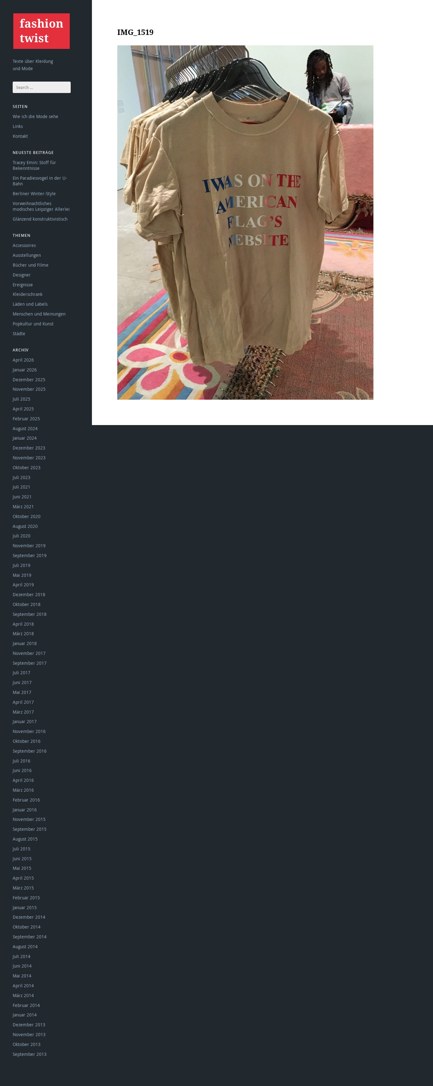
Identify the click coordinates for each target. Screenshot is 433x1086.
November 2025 (29, 389)
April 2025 (23, 409)
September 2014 (30, 937)
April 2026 (23, 360)
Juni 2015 (22, 859)
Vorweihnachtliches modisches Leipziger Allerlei (41, 206)
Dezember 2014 (29, 917)
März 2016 (23, 790)
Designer (22, 275)
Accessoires (24, 245)
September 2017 (30, 663)
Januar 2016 (25, 810)
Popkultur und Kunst (33, 324)
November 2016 (29, 731)
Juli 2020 (21, 536)
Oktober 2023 (27, 467)
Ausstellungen (27, 255)
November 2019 (29, 546)
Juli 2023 (21, 477)
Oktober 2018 (27, 604)
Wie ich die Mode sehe (35, 116)
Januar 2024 (25, 438)
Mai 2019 (22, 575)
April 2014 (23, 986)
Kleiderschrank (27, 294)
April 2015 (23, 878)
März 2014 (23, 995)
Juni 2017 (22, 682)
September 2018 (30, 614)
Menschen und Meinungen (39, 314)
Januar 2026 (25, 370)
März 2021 (23, 506)
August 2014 (25, 946)
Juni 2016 (22, 770)
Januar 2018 (25, 643)
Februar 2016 (26, 800)
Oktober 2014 (27, 927)
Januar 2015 (25, 907)
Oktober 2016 (27, 741)
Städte (19, 333)
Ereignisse (23, 285)
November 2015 (29, 819)
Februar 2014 (26, 1005)
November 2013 (29, 1034)
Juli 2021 (21, 487)
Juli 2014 (21, 956)
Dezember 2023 (29, 448)
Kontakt (20, 136)
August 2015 (25, 839)
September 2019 (30, 555)
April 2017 (23, 702)
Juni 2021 (22, 497)
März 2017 (23, 712)
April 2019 (23, 585)
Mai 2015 (22, 868)
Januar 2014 (25, 1015)
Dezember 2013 (29, 1025)
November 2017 (29, 653)
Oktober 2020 (27, 516)
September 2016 (30, 751)
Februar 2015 (26, 898)
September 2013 (30, 1054)
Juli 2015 (21, 849)
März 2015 (23, 888)
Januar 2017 (25, 721)
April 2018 (23, 624)
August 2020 (25, 526)
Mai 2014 (22, 976)
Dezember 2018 (29, 594)
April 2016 (23, 780)
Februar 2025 (26, 419)
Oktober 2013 (27, 1044)
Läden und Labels (30, 304)
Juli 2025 (21, 399)
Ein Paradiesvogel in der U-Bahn (40, 181)
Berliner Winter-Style (34, 193)
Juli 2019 (21, 565)
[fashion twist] (41, 31)
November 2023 (29, 458)
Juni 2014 (22, 966)
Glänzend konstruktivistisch (40, 219)
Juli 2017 (21, 673)
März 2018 (23, 633)
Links (18, 126)
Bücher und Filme (30, 265)
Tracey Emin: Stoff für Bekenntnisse (34, 165)
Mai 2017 (22, 692)
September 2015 (30, 829)
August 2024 (25, 428)
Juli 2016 (21, 761)
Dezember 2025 (29, 379)
